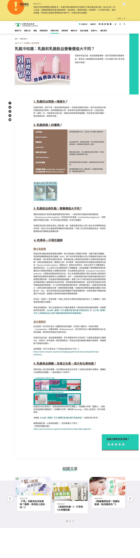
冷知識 (26, 43)
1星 (108, 444)
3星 (115, 444)
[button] (117, 18)
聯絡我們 (93, 24)
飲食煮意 (35, 43)
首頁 (16, 39)
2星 (112, 444)
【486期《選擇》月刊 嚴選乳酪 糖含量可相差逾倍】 (68, 310)
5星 (123, 444)
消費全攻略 (23, 39)
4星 (119, 444)
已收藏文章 (84, 24)
